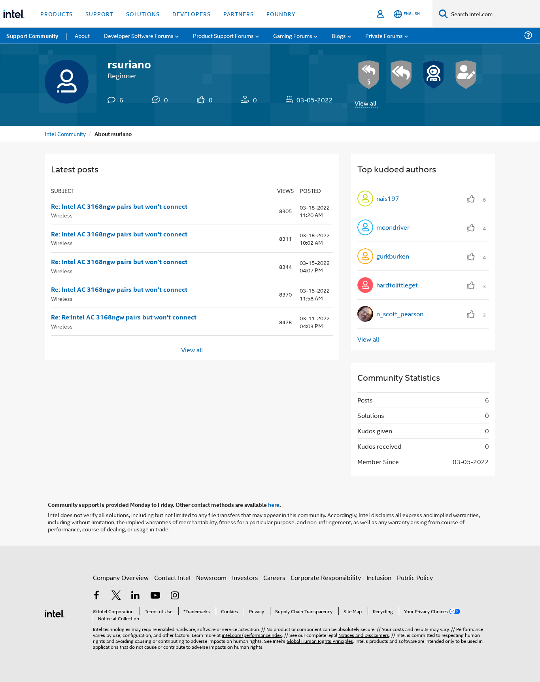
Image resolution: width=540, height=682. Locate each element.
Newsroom (211, 577)
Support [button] (99, 13)
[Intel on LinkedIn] (135, 596)
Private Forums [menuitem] (384, 35)
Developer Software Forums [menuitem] (139, 35)
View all (365, 103)
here (273, 504)
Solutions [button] (143, 13)
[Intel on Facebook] (96, 596)
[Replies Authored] (401, 74)
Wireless (62, 215)
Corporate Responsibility (326, 577)
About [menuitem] (82, 35)
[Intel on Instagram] (174, 596)
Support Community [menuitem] (32, 35)
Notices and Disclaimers (363, 635)
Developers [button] (191, 13)
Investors (245, 577)
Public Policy (415, 577)
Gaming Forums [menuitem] (292, 35)
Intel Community (65, 133)
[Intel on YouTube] (155, 596)
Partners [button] (238, 13)
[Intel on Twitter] (116, 596)
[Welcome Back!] (433, 74)
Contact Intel (172, 577)
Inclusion (378, 577)
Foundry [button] (281, 13)
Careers (274, 577)
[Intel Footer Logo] (54, 612)
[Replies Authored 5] (369, 74)
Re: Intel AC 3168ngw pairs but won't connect (119, 206)
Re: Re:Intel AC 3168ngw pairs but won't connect (123, 317)
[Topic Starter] (466, 74)
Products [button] (56, 13)
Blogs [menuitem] (339, 35)
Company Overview (121, 577)
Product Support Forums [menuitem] (223, 35)
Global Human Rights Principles (320, 640)
